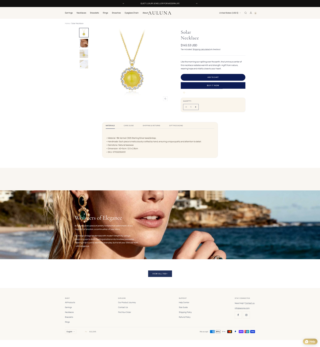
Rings (105, 12)
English (69, 331)
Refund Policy (184, 317)
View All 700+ (160, 273)
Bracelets (94, 12)
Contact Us (123, 307)
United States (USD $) (228, 13)
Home (67, 23)
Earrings (69, 12)
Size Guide (183, 307)
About (145, 12)
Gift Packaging (176, 125)
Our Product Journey (127, 302)
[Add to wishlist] (184, 92)
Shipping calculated (201, 49)
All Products (70, 302)
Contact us (249, 303)
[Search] (245, 13)
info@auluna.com (242, 308)
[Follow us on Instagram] (246, 314)
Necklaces (81, 12)
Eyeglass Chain (132, 12)
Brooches (116, 12)
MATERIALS (110, 125)
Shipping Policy (185, 312)
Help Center (184, 302)
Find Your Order (124, 312)
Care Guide (129, 125)
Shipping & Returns (151, 125)
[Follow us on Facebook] (238, 314)
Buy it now (213, 85)
